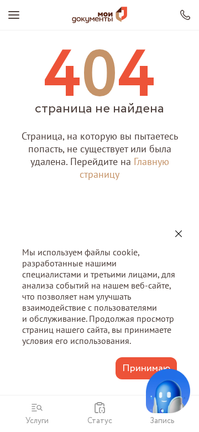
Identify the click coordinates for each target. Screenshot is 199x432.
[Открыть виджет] (168, 391)
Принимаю (146, 368)
